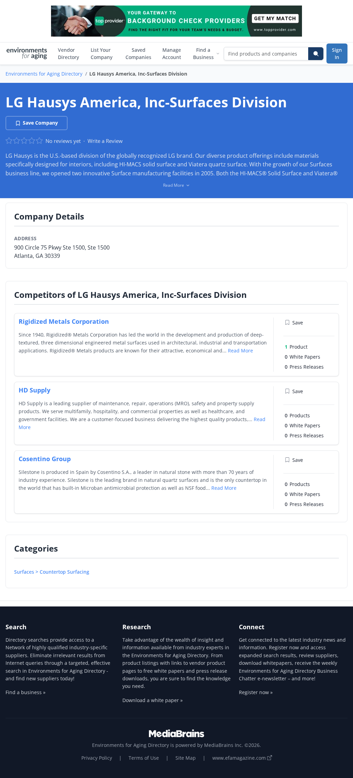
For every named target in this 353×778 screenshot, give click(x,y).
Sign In (337, 53)
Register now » (256, 692)
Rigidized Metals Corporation (64, 321)
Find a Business (203, 53)
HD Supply (34, 390)
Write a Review (105, 140)
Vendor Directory (68, 53)
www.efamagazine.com (239, 758)
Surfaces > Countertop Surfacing (51, 571)
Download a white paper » (152, 700)
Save (297, 322)
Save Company (40, 122)
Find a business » (26, 692)
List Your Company (101, 53)
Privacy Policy (96, 758)
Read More (240, 350)
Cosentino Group (45, 459)
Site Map (185, 758)
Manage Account (171, 53)
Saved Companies (138, 53)
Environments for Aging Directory (44, 73)
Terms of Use (144, 758)
